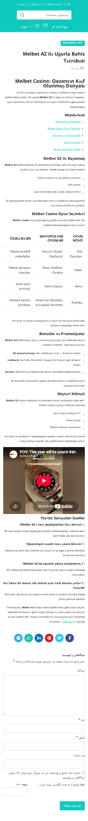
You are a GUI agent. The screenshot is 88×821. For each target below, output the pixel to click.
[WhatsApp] (28, 638)
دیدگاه (81, 670)
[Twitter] (59, 638)
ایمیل (80, 737)
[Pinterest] (49, 638)
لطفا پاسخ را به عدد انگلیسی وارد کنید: (62, 784)
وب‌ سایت (79, 755)
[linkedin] (39, 638)
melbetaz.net (73, 43)
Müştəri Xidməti (72, 142)
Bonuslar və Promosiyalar (67, 135)
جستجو (22, 14)
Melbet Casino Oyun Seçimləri (64, 128)
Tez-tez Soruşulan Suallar (67, 149)
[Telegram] (18, 638)
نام (82, 720)
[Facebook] (69, 638)
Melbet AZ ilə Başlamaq (68, 122)
